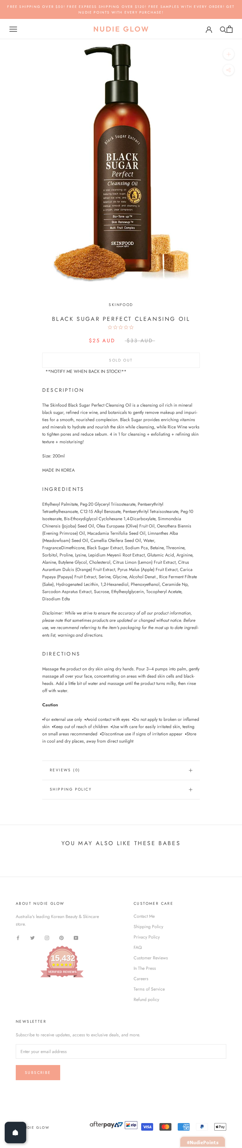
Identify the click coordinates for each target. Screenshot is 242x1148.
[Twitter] (32, 937)
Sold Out (121, 360)
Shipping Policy (71, 789)
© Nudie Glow (32, 1127)
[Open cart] (230, 29)
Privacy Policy (147, 937)
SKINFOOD (121, 305)
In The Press (145, 968)
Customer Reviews (151, 958)
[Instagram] (47, 937)
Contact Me (144, 916)
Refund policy (146, 999)
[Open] (15, 1132)
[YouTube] (76, 937)
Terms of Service (149, 989)
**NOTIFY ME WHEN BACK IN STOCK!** (85, 371)
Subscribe (38, 1072)
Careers (141, 978)
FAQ (138, 947)
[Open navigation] (13, 29)
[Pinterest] (61, 937)
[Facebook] (18, 937)
